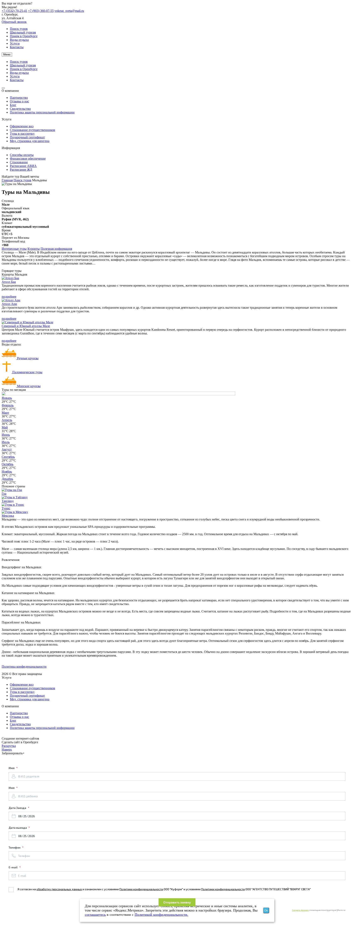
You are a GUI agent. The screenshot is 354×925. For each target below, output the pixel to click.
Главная (7, 180)
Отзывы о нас (19, 101)
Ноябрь (7, 471)
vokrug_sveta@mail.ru (69, 10)
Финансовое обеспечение (28, 158)
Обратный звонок (14, 22)
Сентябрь (8, 457)
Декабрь (7, 479)
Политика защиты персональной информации (42, 112)
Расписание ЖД (21, 169)
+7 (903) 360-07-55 (41, 10)
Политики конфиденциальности (141, 889)
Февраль (8, 405)
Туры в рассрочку (22, 133)
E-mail (13, 867)
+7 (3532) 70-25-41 (14, 10)
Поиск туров (22, 180)
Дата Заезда (18, 808)
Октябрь (7, 464)
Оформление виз (21, 126)
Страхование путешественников (32, 130)
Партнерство (19, 97)
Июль (6, 442)
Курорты (33, 248)
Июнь (6, 434)
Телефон (15, 847)
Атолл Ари (9, 304)
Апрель (7, 420)
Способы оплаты (22, 155)
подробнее (9, 296)
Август (7, 449)
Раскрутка (9, 746)
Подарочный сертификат (27, 137)
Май (5, 427)
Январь (7, 398)
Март (5, 412)
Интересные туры (14, 248)
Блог (13, 105)
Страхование (19, 162)
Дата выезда (18, 827)
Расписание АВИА (23, 166)
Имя (12, 768)
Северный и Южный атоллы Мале (26, 326)
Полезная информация (56, 248)
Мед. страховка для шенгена (29, 141)
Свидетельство (20, 108)
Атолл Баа (9, 282)
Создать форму (300, 910)
